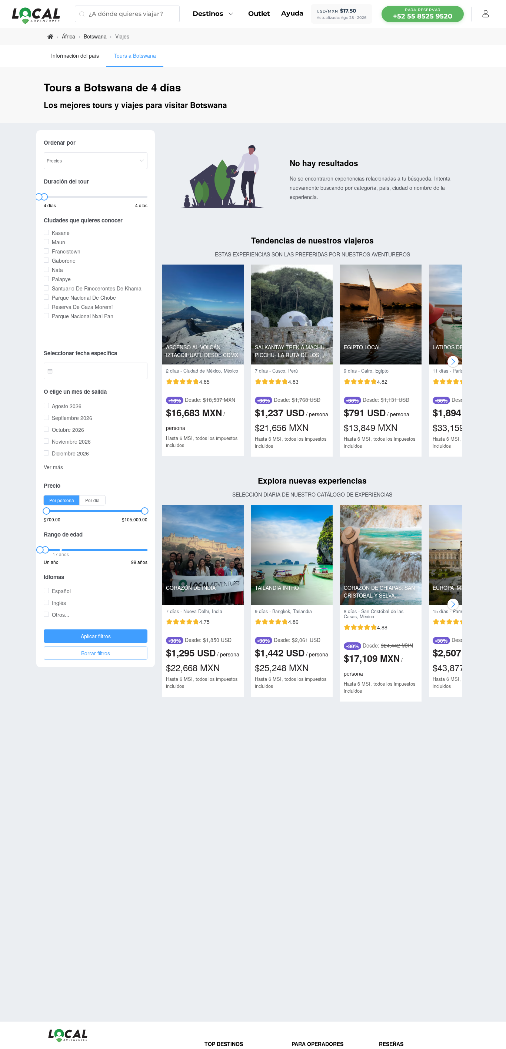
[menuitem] (215, 14)
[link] (50, 36)
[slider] (38, 197)
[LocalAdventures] (39, 15)
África (68, 36)
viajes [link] (122, 36)
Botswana (95, 36)
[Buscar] (82, 14)
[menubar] (423, 14)
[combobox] (71, 371)
